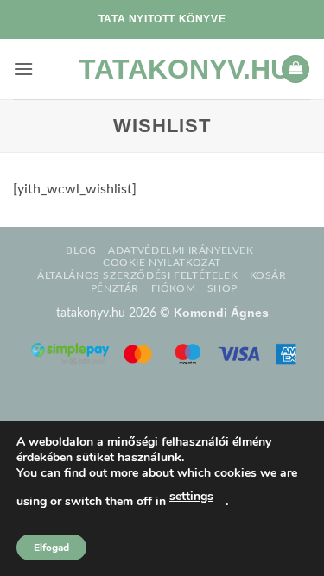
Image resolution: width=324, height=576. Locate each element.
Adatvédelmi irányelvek (180, 250)
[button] (23, 68)
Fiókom (173, 288)
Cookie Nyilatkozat (162, 262)
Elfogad (51, 547)
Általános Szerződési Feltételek (137, 275)
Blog (81, 250)
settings (191, 496)
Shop (222, 288)
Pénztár (115, 288)
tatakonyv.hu (162, 69)
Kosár (268, 275)
